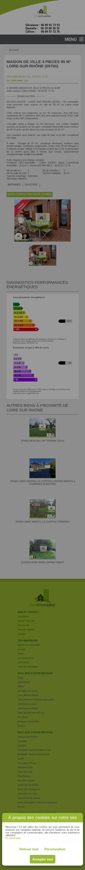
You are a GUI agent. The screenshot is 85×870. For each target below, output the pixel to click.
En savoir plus (12, 838)
